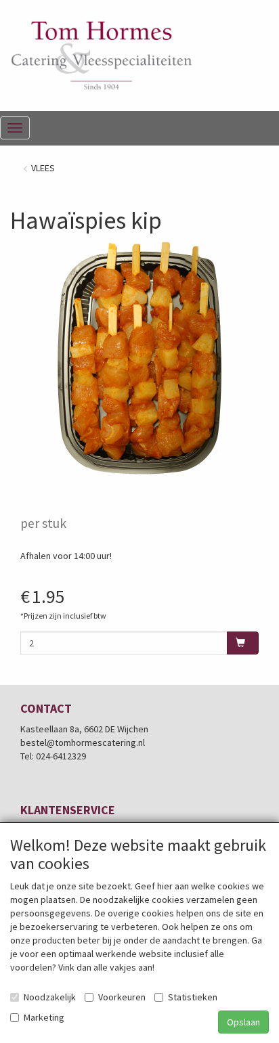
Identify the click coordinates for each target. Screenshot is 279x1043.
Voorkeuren (122, 997)
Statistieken (192, 997)
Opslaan (243, 1022)
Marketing (44, 1017)
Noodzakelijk (50, 997)
